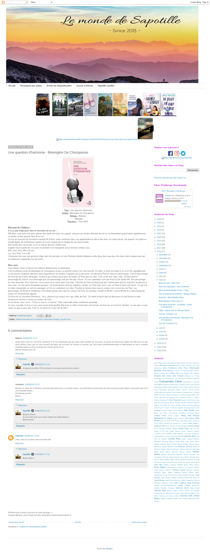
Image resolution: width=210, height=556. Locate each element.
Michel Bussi (159, 452)
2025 (159, 223)
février (162, 335)
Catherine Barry (168, 384)
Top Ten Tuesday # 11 (168, 323)
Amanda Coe (191, 365)
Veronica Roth (186, 496)
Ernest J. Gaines (193, 397)
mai (161, 280)
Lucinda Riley (174, 439)
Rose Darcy (178, 475)
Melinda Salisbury (179, 449)
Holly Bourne (159, 408)
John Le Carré (165, 421)
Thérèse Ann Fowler (172, 493)
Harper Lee (158, 405)
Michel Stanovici (172, 452)
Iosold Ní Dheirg (171, 408)
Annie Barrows (168, 370)
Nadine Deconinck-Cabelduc (172, 454)
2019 (159, 241)
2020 (159, 237)
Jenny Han (186, 415)
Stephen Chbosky (167, 488)
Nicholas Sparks (168, 457)
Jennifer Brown (193, 413)
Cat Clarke (158, 384)
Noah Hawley (165, 459)
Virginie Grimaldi (166, 498)
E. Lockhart (182, 395)
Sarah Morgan (159, 480)
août (161, 269)
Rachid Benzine (165, 470)
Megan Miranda (167, 449)
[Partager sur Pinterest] (50, 315)
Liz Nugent (162, 439)
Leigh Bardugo (178, 433)
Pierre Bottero (160, 467)
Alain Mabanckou (160, 363)
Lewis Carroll (169, 436)
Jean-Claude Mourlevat (177, 413)
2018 (159, 244)
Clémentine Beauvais (166, 390)
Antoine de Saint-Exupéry (183, 370)
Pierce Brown (194, 465)
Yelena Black (187, 498)
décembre (163, 255)
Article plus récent (16, 522)
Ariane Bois (164, 373)
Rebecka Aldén (160, 472)
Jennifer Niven (160, 415)
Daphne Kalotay (182, 392)
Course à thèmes (84, 85)
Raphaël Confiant (192, 470)
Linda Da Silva (190, 436)
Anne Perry (183, 368)
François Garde (168, 403)
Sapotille (26, 364)
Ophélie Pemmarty (186, 459)
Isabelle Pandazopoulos (186, 408)
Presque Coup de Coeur (62, 319)
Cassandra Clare (170, 381)
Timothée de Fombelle (188, 493)
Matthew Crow (173, 446)
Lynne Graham (187, 439)
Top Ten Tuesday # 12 (168, 314)
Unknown (19, 436)
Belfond (19, 319)
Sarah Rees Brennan (173, 480)
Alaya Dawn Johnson (184, 363)
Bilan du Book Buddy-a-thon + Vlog (173, 290)
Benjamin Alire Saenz (162, 376)
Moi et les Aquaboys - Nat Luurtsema (174, 287)
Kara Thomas (171, 426)
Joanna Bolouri (178, 418)
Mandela (165, 441)
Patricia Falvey (172, 462)
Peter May (158, 465)
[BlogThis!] (41, 315)
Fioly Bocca (158, 403)
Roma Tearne (168, 475)
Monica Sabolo (185, 452)
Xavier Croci (177, 498)
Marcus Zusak (174, 441)
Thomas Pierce (159, 493)
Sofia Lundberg (180, 483)
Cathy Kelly (189, 384)
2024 (159, 226)
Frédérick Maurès (193, 403)
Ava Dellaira (184, 373)
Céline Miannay (159, 392)
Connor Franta (193, 390)
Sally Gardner (166, 478)
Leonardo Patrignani (191, 433)
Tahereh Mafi (160, 490)
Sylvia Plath (194, 488)
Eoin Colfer (158, 397)
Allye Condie (180, 365)
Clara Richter (188, 387)
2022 (159, 230)
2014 (159, 347)
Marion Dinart (172, 444)
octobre (162, 262)
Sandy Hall (188, 478)
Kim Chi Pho (194, 428)
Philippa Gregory (170, 465)
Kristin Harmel (175, 431)
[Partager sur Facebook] (47, 315)
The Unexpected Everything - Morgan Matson (178, 294)
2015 (159, 343)
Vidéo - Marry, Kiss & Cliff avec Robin (174, 310)
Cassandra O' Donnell (191, 382)
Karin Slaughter (181, 426)
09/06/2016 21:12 (42, 364)
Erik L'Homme (181, 397)
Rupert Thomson (189, 475)
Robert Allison (187, 472)
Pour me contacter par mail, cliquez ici (170, 178)
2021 (159, 233)
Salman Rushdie (177, 478)
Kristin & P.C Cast (161, 431)
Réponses (22, 359)
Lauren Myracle (187, 431)
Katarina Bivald (193, 426)
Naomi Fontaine (190, 454)
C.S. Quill (177, 378)
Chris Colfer (167, 387)
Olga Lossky (174, 459)
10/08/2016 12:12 (42, 411)
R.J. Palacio (188, 467)
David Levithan (193, 392)
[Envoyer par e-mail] (38, 315)
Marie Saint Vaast (187, 441)
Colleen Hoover (181, 390)
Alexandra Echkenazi (167, 365)
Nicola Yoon (179, 457)
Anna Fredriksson (170, 368)
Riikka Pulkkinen (174, 472)
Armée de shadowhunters (59, 85)
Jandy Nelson (178, 410)
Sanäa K (196, 478)
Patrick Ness (194, 462)
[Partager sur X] (44, 315)
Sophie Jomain (184, 485)
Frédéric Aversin (180, 403)
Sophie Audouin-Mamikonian (165, 485)
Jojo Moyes (175, 421)
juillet (161, 273)
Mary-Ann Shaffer (160, 446)
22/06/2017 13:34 (31, 436)
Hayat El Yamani (169, 405)
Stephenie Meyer (182, 488)
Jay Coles (163, 413)
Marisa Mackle (183, 444)
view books (187, 206)
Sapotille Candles (106, 85)
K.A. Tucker (183, 423)
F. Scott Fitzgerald (173, 400)
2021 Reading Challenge (173, 190)
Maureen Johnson (185, 446)
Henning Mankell (193, 405)
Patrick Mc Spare (184, 462)
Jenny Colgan (173, 415)
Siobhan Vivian (167, 483)
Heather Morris (181, 405)
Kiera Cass (184, 428)
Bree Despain (178, 376)
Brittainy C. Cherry (192, 376)
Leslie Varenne (159, 436)
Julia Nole (183, 421)
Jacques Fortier (166, 410)
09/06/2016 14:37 (30, 338)
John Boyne (189, 418)
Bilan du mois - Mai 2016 (169, 283)
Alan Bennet (171, 363)
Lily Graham (179, 436)
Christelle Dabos (178, 387)
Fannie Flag (195, 400)
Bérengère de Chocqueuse (33, 319)
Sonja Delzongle (193, 483)
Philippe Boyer (182, 465)
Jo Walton (168, 418)
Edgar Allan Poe (193, 395)
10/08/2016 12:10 (32, 384)
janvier (162, 339)
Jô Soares (174, 423)
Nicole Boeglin (190, 457)
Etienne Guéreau (160, 400)
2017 (159, 248)
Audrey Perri (175, 373)
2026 (159, 219)
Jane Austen (189, 410)
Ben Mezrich (194, 373)
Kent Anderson (159, 428)
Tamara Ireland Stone (175, 490)
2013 (159, 350)
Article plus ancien (139, 522)
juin (161, 276)
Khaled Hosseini (172, 428)
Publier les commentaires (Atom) (33, 527)
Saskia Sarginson (187, 480)
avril (161, 328)
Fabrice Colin (185, 400)
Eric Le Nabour (169, 397)
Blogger (109, 549)
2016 (159, 251)
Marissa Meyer (194, 444)
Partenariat (48, 319)
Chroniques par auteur (31, 85)
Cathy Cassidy (179, 384)
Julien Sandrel (164, 423)
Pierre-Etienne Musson (175, 467)
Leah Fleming (167, 433)
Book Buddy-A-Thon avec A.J (171, 301)
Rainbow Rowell (178, 470)
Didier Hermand (159, 395)
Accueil (11, 85)
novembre (163, 258)
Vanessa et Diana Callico (169, 496)
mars (161, 332)
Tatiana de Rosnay (192, 490)
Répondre (19, 354)
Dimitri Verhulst (171, 395)
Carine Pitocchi (187, 378)
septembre (163, 265)
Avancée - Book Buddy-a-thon (171, 297)
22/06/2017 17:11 (42, 454)
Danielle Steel (171, 392)
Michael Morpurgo (192, 449)
